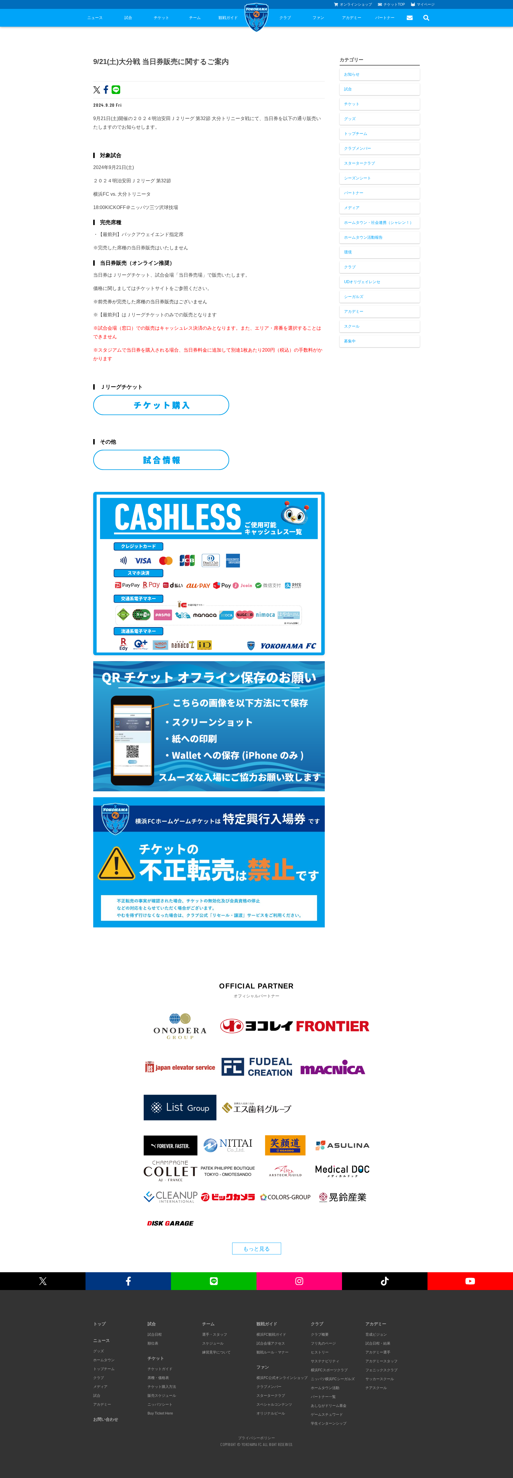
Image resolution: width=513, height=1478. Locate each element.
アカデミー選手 (377, 1352)
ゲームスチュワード (327, 1414)
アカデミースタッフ (381, 1361)
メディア (352, 207)
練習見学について (216, 1352)
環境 (348, 252)
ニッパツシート (160, 1404)
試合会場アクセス (270, 1343)
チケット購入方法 (162, 1387)
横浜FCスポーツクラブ (329, 1370)
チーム (195, 17)
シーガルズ (353, 296)
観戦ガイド (228, 17)
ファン (318, 17)
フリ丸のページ (323, 1343)
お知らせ (352, 74)
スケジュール (213, 1343)
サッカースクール (379, 1379)
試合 (128, 17)
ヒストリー (320, 1352)
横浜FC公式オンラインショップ (282, 1378)
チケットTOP (394, 4)
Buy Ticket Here (160, 1413)
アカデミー (351, 17)
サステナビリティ (325, 1361)
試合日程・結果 (377, 1343)
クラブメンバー (357, 148)
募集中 (350, 341)
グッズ (350, 119)
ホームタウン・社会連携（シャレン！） (379, 222)
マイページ (426, 4)
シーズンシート (357, 178)
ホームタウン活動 (325, 1388)
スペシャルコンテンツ (274, 1404)
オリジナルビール (270, 1413)
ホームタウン (104, 1360)
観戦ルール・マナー (272, 1352)
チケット (161, 17)
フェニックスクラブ (381, 1370)
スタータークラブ (359, 163)
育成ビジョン (376, 1334)
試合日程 (155, 1334)
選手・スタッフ (214, 1334)
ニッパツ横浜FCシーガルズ (333, 1379)
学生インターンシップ (328, 1423)
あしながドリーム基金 (328, 1406)
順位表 (153, 1343)
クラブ (285, 17)
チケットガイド (160, 1369)
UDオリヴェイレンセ (362, 282)
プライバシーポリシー (256, 1438)
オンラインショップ (356, 4)
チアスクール (376, 1388)
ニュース (95, 17)
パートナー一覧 (323, 1397)
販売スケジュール (162, 1396)
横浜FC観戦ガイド (271, 1334)
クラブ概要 (320, 1334)
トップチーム (355, 133)
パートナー (385, 17)
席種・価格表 (158, 1378)
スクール (352, 326)
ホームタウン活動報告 (363, 237)
